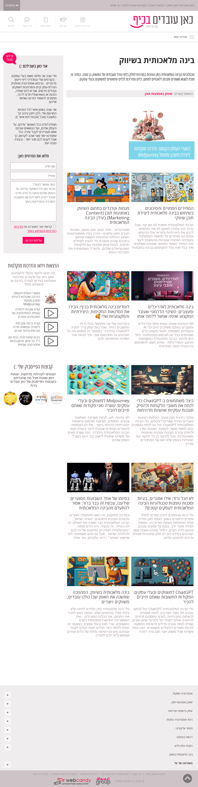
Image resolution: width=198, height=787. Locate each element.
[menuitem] (99, 693)
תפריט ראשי (192, 37)
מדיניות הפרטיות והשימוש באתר (35, 229)
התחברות (10, 5)
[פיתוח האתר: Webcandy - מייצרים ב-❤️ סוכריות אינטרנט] (73, 781)
